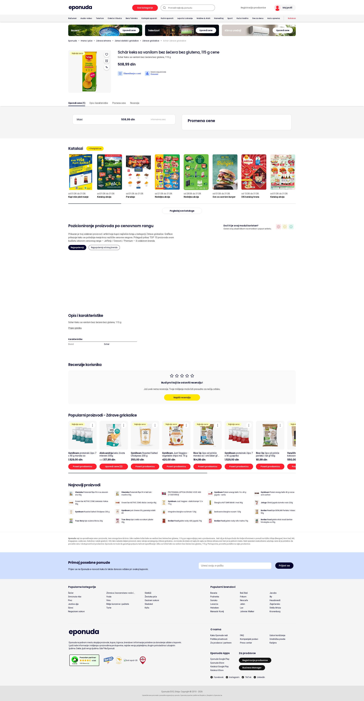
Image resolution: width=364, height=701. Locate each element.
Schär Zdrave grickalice (174, 40)
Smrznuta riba (74, 596)
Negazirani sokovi (76, 611)
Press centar (246, 642)
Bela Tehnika (131, 18)
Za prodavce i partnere (220, 642)
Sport (230, 18)
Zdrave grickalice (150, 40)
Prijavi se (284, 565)
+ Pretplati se (95, 148)
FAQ (242, 635)
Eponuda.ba (218, 695)
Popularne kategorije (82, 587)
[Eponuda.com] (80, 8)
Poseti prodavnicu (82, 466)
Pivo (70, 600)
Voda (108, 596)
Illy (271, 596)
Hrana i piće (86, 40)
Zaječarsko (275, 604)
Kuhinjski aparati (149, 18)
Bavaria (213, 593)
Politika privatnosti (218, 639)
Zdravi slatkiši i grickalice (127, 40)
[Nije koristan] (278, 226)
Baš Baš (244, 593)
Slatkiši (148, 593)
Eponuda (72, 40)
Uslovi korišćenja (277, 635)
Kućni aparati (167, 18)
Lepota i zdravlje (185, 18)
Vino (108, 600)
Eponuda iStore (217, 663)
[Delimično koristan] (284, 226)
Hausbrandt (275, 600)
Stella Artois (275, 607)
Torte (108, 607)
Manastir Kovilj (217, 611)
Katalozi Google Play (219, 666)
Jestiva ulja (73, 604)
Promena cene (119, 103)
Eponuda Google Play (219, 659)
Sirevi (70, 607)
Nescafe (244, 600)
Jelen (242, 604)
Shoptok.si (203, 695)
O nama (215, 629)
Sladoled (149, 604)
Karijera (273, 642)
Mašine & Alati (203, 18)
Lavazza (214, 604)
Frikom (243, 596)
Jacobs (273, 593)
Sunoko (213, 600)
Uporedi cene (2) (114, 466)
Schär (106, 344)
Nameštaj (218, 18)
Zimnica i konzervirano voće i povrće (120, 593)
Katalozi (292, 18)
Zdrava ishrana (103, 40)
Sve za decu (257, 18)
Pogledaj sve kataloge (182, 210)
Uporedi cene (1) (76, 103)
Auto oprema (273, 18)
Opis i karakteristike (98, 103)
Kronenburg (275, 611)
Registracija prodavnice (253, 8)
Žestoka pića (151, 596)
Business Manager (251, 667)
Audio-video (86, 18)
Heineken (214, 607)
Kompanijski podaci (249, 639)
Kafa (147, 607)
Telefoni (100, 18)
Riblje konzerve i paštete (117, 604)
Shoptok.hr (210, 695)
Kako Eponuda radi (219, 635)
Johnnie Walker (247, 611)
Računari (72, 18)
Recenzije (134, 103)
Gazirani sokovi (152, 600)
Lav (241, 607)
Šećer (71, 593)
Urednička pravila (277, 639)
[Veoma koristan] (291, 226)
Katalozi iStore (217, 670)
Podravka (214, 596)
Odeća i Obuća (115, 18)
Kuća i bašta (242, 18)
